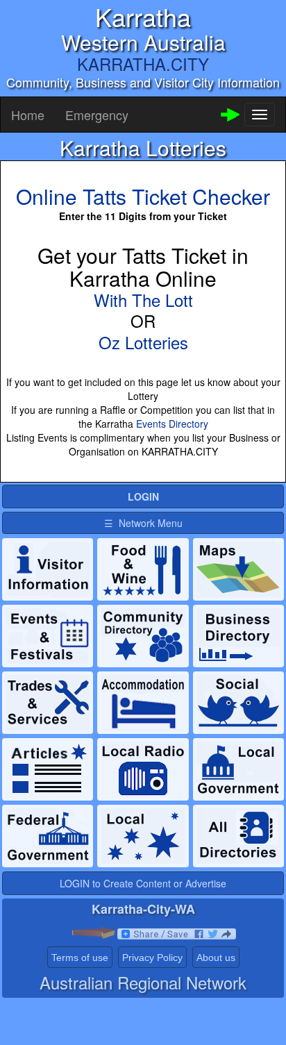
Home (27, 115)
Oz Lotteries (143, 342)
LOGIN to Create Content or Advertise (143, 883)
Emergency (96, 115)
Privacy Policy (152, 957)
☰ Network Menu (143, 523)
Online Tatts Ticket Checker (143, 196)
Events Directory (172, 423)
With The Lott (143, 299)
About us (215, 957)
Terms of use (79, 957)
